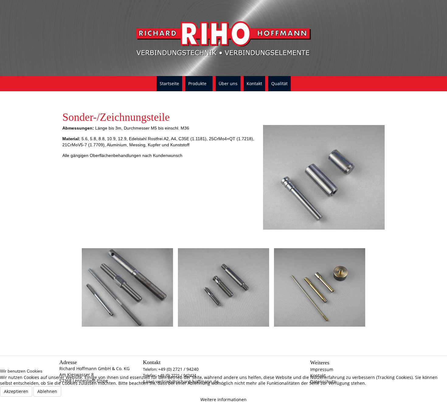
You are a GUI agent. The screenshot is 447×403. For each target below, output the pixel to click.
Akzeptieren (16, 391)
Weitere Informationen (223, 399)
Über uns (228, 83)
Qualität (279, 83)
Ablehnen (47, 391)
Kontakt (254, 83)
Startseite (169, 83)
